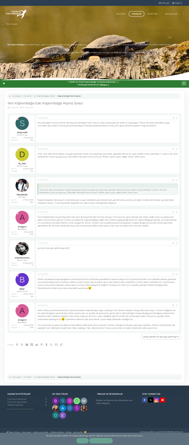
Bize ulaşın (26, 432)
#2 (177, 149)
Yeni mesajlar (12, 24)
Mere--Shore (14, 432)
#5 (177, 243)
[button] (160, 13)
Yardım (69, 432)
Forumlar (136, 14)
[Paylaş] (173, 117)
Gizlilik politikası (57, 432)
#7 (177, 305)
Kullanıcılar (171, 14)
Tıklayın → (104, 84)
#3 (177, 180)
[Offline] (18, 119)
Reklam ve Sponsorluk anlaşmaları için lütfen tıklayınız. (114, 401)
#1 (177, 118)
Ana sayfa (121, 14)
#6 (177, 274)
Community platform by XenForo (161, 432)
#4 (177, 212)
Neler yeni (152, 14)
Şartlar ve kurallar (40, 432)
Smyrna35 (14, 107)
